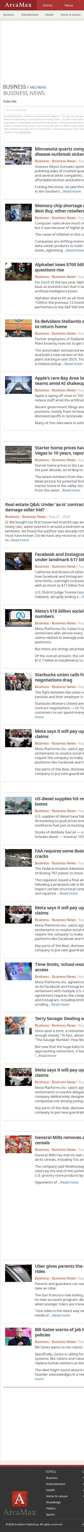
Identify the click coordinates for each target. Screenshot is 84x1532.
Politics (51, 1508)
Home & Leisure (57, 1496)
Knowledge (53, 1502)
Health (49, 14)
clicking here (24, 132)
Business (9, 14)
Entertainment (29, 14)
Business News (64, 161)
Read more (72, 191)
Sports (50, 1514)
